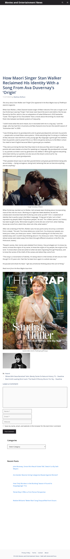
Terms (34, 553)
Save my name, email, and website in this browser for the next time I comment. (33, 426)
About (46, 553)
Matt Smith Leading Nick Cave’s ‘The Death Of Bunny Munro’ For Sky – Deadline (33, 379)
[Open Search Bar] (62, 2)
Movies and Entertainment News (23, 2)
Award (7, 373)
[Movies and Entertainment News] (2, 2)
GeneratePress (51, 556)
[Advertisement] (35, 529)
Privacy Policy (26, 553)
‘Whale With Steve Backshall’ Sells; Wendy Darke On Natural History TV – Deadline (34, 376)
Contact (40, 553)
